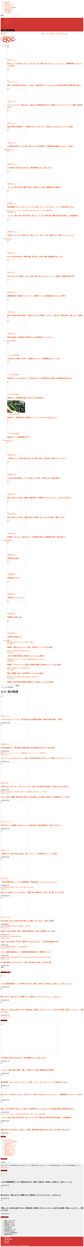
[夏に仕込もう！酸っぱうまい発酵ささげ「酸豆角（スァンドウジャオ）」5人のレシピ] (5, 993)
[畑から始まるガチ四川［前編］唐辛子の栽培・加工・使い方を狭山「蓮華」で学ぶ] (16, 512)
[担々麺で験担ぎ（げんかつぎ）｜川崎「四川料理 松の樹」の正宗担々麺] (26, 957)
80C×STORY (8, 1140)
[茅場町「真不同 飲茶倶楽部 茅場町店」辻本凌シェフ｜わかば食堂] (23, 676)
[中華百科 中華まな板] (16, 612)
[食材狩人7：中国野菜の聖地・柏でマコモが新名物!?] (16, 392)
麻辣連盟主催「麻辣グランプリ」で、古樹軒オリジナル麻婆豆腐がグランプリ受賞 (36, 296)
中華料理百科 (8, 10)
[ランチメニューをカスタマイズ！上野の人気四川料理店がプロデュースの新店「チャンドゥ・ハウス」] (23, 753)
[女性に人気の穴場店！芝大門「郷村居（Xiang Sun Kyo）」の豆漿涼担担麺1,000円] (11, 936)
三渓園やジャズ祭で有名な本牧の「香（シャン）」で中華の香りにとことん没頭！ (29, 854)
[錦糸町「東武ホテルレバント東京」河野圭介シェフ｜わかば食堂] (21, 642)
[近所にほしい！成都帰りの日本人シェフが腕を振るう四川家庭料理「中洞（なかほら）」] (14, 820)
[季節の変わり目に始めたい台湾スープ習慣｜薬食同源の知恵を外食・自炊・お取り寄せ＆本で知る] (4, 1126)
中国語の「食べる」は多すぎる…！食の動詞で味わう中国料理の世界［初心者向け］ (36, 537)
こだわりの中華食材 (10, 7)
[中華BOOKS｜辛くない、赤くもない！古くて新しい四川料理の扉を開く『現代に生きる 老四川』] (14, 781)
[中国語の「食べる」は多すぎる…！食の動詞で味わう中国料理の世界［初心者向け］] (16, 532)
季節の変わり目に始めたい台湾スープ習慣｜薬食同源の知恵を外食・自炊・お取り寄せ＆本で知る (35, 1130)
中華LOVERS (8, 5)
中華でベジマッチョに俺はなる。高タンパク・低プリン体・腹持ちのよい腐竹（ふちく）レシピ (40, 235)
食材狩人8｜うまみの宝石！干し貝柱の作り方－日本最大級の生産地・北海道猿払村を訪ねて (39, 378)
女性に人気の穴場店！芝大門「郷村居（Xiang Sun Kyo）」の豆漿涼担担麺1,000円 (29, 941)
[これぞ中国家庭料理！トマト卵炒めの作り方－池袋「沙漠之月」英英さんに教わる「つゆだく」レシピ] (5, 980)
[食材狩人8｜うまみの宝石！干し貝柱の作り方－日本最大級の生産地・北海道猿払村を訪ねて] (16, 373)
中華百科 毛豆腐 (13, 558)
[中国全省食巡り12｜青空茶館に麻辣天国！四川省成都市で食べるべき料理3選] (14, 742)
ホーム (3, 687)
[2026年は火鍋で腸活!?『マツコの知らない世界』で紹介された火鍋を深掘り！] (16, 473)
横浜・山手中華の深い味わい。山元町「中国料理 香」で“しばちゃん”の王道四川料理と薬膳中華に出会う (44, 85)
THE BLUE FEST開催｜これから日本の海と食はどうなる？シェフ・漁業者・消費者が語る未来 (40, 276)
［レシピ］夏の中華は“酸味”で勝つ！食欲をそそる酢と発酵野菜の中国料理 (33, 187)
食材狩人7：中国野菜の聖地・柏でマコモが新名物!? (25, 398)
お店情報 (6, 2)
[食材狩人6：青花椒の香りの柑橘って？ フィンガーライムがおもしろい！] (16, 412)
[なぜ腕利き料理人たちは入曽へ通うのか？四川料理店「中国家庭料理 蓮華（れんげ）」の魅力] (16, 141)
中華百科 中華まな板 (14, 617)
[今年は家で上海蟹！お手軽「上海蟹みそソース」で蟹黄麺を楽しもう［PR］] (16, 353)
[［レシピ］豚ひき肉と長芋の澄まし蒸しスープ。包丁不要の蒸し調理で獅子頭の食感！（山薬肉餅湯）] (30, 210)
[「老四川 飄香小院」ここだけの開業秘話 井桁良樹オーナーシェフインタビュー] (14, 877)
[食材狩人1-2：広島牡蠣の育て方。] (16, 432)
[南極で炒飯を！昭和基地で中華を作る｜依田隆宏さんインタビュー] (16, 332)
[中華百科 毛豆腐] (16, 553)
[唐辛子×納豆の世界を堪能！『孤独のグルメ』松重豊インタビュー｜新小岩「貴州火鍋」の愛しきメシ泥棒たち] (16, 310)
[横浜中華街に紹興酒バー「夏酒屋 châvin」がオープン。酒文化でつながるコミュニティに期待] (16, 121)
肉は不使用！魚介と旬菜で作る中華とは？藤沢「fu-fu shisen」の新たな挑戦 (27, 921)
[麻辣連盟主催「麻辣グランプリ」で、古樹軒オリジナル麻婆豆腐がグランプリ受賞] (16, 290)
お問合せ (6, 23)
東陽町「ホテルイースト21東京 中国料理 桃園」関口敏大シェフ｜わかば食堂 (34, 664)
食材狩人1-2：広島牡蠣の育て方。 (19, 437)
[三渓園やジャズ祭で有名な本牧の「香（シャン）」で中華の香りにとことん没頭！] (14, 848)
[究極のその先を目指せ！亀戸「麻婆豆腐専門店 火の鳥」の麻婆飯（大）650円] (16, 926)
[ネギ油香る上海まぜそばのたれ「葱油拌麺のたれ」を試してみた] (16, 162)
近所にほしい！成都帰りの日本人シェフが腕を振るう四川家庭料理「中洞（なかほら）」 (32, 825)
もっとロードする (6, 1017)
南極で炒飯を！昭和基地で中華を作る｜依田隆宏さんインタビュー (30, 337)
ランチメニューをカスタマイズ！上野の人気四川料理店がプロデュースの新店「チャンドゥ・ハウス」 (36, 758)
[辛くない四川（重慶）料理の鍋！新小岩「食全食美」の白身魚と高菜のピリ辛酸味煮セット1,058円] (24, 791)
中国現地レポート (10, 1145)
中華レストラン (11, 60)
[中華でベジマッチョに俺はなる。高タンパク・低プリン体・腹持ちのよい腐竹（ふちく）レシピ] (16, 230)
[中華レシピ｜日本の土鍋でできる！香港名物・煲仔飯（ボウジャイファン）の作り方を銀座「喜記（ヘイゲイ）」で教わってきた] (5, 1006)
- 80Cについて (5, 1167)
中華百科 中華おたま (14, 637)
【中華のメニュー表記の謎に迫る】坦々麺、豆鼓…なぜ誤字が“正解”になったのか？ (37, 458)
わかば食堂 (7, 12)
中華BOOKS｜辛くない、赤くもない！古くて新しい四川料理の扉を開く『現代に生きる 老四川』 (35, 786)
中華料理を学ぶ (8, 9)
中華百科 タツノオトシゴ (16, 597)
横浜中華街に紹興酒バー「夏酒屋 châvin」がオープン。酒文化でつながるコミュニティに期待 (40, 127)
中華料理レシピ (8, 4)
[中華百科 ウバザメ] (16, 572)
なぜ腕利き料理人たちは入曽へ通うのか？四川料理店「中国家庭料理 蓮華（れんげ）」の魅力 (40, 146)
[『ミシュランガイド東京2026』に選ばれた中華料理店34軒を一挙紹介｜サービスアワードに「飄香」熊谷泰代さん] (16, 100)
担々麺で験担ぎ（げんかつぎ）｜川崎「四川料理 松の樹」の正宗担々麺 (26, 962)
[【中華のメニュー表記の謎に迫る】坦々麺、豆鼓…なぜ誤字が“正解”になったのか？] (16, 453)
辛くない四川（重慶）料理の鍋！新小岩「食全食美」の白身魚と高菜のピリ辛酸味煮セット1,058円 (35, 797)
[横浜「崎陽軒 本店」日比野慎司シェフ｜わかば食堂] (19, 668)
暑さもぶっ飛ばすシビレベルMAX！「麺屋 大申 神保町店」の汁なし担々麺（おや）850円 (32, 892)
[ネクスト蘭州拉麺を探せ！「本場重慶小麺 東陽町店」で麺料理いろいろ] (14, 946)
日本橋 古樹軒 (8, 20)
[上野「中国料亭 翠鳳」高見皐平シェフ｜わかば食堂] (19, 650)
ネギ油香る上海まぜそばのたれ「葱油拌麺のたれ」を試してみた (29, 168)
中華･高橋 (7, 18)
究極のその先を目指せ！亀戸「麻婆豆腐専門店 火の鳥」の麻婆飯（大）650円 (28, 931)
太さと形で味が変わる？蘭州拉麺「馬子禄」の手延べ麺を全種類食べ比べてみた (35, 256)
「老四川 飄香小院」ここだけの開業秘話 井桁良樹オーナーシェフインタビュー (29, 882)
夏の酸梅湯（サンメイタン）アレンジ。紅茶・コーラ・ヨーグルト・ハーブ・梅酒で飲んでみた (40, 207)
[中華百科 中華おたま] (16, 631)
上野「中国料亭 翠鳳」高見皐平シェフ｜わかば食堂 (25, 656)
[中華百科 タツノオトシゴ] (16, 592)
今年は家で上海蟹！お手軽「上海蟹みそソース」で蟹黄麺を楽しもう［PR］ (34, 358)
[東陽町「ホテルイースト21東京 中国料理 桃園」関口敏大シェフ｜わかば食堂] (26, 659)
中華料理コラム (5, 744)
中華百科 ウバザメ (13, 578)
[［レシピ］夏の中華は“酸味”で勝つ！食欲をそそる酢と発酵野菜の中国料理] (16, 182)
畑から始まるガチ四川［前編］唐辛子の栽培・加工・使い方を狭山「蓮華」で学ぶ (36, 517)
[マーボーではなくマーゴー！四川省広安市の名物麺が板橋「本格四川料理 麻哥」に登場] (14, 714)
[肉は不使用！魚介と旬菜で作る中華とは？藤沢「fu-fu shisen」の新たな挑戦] (14, 915)
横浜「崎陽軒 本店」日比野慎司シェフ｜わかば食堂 (25, 673)
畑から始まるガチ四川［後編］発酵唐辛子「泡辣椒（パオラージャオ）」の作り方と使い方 (39, 498)
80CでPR (6, 22)
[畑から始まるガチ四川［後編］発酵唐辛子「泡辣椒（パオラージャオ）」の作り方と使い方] (16, 492)
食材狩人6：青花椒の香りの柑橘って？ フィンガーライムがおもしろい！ (32, 417)
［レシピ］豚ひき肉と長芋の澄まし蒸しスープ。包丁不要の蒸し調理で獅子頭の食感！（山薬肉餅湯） (43, 215)
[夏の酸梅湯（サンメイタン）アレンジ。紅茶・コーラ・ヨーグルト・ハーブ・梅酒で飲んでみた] (16, 201)
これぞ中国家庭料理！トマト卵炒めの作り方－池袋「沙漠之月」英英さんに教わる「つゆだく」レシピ (36, 983)
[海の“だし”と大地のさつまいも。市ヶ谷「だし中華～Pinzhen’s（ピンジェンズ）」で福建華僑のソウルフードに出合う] (16, 58)
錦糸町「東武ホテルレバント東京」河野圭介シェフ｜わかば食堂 (29, 647)
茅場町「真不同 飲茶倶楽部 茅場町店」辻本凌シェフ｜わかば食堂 (30, 682)
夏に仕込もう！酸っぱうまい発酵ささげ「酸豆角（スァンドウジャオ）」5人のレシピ (31, 997)
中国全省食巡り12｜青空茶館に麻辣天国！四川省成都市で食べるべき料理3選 (28, 748)
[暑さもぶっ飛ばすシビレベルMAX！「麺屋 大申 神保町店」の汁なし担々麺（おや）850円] (17, 887)
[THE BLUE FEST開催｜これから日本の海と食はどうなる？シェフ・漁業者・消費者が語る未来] (16, 271)
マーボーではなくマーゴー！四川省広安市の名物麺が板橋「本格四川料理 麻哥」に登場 (31, 719)
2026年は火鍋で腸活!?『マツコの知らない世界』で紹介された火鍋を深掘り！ (34, 478)
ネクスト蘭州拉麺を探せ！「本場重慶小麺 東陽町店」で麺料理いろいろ (26, 952)
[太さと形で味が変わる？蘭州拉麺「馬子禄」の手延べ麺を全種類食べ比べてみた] (16, 251)
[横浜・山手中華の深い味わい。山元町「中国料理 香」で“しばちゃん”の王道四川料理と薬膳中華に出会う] (16, 80)
